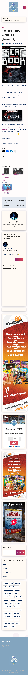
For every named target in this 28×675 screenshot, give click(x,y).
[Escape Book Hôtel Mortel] (18, 171)
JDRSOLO (17, 603)
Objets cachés (7, 616)
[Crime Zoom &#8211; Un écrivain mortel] (7, 187)
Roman (16, 620)
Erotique (13, 600)
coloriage (17, 590)
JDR (11, 603)
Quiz (11, 620)
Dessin (15, 593)
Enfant (5, 564)
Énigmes (6, 626)
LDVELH (14, 610)
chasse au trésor (13, 586)
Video (17, 623)
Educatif (18, 596)
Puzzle (5, 620)
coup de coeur (7, 593)
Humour (6, 603)
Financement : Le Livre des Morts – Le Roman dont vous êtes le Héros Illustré (6, 177)
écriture (13, 626)
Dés (13, 596)
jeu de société (7, 606)
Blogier (24, 670)
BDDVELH (17, 583)
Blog (3, 27)
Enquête (6, 600)
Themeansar (14, 672)
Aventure (6, 583)
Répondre (19, 259)
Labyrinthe (6, 610)
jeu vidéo (16, 606)
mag (20, 610)
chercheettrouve (8, 590)
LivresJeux (9, 43)
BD (12, 583)
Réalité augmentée (9, 623)
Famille (5, 568)
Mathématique (7, 613)
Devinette (6, 596)
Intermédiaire (7, 572)
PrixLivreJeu (17, 616)
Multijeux (16, 613)
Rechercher (7, 547)
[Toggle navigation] (3, 8)
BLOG (5, 586)
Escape (20, 600)
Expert (5, 576)
